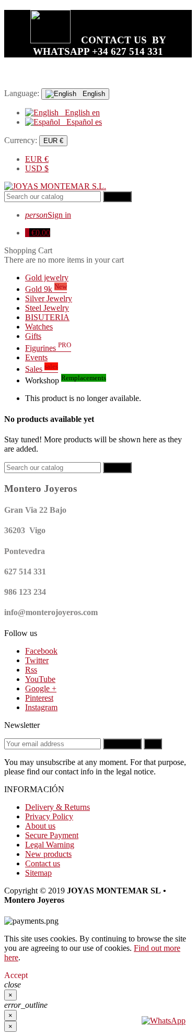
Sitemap (38, 872)
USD (37, 168)
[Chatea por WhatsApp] (164, 1020)
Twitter (37, 660)
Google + (40, 688)
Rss (31, 669)
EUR (37, 159)
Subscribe (122, 744)
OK (153, 744)
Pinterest (39, 697)
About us (40, 825)
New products (48, 854)
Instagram (41, 707)
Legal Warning (49, 844)
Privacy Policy (49, 816)
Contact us (42, 863)
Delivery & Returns (57, 807)
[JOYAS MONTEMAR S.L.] (55, 186)
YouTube (40, 679)
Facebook (41, 650)
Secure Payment (51, 835)
